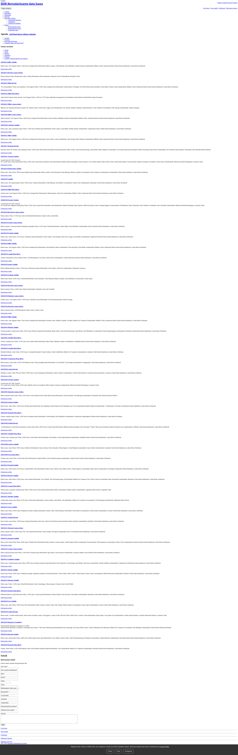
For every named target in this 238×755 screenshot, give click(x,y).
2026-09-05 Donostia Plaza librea (11, 413)
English (224, 3)
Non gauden (214, 8)
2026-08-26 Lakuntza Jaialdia (10, 125)
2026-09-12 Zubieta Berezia (9, 517)
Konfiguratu (128, 751)
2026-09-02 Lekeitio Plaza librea (11, 348)
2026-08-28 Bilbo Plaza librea (10, 189)
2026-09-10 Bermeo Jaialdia (9, 475)
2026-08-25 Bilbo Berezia (8, 83)
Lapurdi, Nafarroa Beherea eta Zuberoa (16, 58)
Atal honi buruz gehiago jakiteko (22, 34)
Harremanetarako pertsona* (9, 706)
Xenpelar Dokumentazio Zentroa (17, 743)
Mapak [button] (6, 25)
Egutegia (7, 39)
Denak (6, 50)
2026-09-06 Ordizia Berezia (9, 423)
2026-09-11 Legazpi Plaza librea (11, 486)
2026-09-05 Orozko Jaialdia (9, 402)
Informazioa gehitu (6, 69)
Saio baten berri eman (10, 41)
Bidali (2, 725)
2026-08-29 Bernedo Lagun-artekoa (12, 306)
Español (235, 3)
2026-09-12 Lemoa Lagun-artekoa (11, 549)
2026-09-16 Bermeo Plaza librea (11, 591)
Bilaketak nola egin (6, 741)
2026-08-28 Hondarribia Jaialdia (11, 168)
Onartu (110, 751)
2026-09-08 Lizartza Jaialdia (10, 444)
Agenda (6, 11)
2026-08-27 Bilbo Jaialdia (9, 135)
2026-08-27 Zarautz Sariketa (10, 156)
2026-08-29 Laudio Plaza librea (10, 254)
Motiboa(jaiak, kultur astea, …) (10, 688)
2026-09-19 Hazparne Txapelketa (11, 622)
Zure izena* (4, 666)
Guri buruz (206, 8)
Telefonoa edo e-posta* (7, 710)
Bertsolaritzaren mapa (14, 28)
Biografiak (7, 13)
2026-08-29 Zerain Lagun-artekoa (11, 222)
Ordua (2, 681)
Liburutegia (11, 22)
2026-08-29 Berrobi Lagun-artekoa (12, 285)
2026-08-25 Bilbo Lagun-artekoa (11, 104)
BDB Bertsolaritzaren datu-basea (22, 3)
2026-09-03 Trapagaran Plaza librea (12, 359)
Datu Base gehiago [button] (10, 18)
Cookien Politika (164, 746)
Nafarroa (7, 57)
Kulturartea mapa (13, 30)
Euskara (219, 3)
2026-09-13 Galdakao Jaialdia (10, 559)
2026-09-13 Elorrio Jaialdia (9, 570)
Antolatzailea (4, 703)
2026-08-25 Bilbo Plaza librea (10, 93)
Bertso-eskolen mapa (14, 27)
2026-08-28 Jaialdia (7, 179)
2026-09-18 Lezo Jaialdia (8, 601)
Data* (2, 674)
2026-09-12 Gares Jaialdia (9, 507)
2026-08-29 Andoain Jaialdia (10, 275)
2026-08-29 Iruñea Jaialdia (9, 264)
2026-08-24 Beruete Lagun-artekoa (12, 73)
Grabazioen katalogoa (14, 20)
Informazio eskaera (231, 8)
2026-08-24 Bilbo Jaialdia (9, 62)
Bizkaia (6, 53)
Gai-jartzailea (5, 695)
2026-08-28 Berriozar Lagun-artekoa (12, 212)
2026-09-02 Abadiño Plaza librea (11, 338)
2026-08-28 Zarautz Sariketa (10, 200)
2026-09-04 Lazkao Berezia (9, 369)
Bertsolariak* (5, 692)
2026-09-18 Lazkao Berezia (9, 612)
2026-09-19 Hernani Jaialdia (10, 634)
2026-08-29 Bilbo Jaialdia (9, 243)
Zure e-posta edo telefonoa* (9, 670)
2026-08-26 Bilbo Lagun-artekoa (11, 114)
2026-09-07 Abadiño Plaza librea (11, 434)
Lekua (2, 684)
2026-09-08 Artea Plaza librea (10, 454)
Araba (6, 52)
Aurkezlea (4, 699)
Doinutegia (7, 15)
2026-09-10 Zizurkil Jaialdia (9, 465)
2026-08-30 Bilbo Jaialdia (9, 317)
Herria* (3, 677)
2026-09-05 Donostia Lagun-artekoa (12, 392)
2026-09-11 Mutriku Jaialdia (10, 496)
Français (229, 3)
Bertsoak (7, 16)
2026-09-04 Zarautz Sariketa (10, 379)
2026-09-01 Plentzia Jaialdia (9, 327)
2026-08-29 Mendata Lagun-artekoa (12, 296)
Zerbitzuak (222, 8)
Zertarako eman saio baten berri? (14, 43)
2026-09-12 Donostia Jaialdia (10, 538)
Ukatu (118, 751)
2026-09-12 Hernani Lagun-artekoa (12, 528)
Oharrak (3, 713)
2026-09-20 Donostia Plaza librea (11, 645)
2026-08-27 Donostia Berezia (10, 146)
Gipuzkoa (7, 55)
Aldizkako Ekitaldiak (14, 23)
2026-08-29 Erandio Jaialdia (10, 233)
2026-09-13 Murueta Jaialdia (10, 580)
